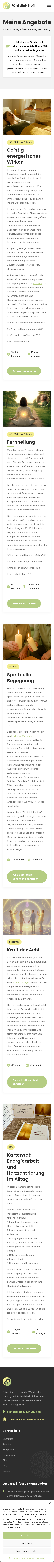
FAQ (5, 1465)
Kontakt (7, 1471)
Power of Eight (21, 982)
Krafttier (37, 283)
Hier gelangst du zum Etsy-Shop (24, 1411)
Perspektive (9, 1449)
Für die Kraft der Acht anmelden (25, 1082)
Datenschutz (29, 1558)
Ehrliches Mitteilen (21, 736)
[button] (49, 1503)
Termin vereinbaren (24, 371)
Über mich (8, 1439)
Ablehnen (27, 1543)
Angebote (8, 1444)
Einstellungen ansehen (27, 1551)
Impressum (40, 1558)
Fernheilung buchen (24, 603)
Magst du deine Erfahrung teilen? (26, 1419)
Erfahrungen (9, 1455)
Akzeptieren (27, 1535)
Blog (5, 1460)
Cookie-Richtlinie (16, 1558)
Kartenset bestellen (24, 1348)
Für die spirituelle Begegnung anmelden (25, 876)
